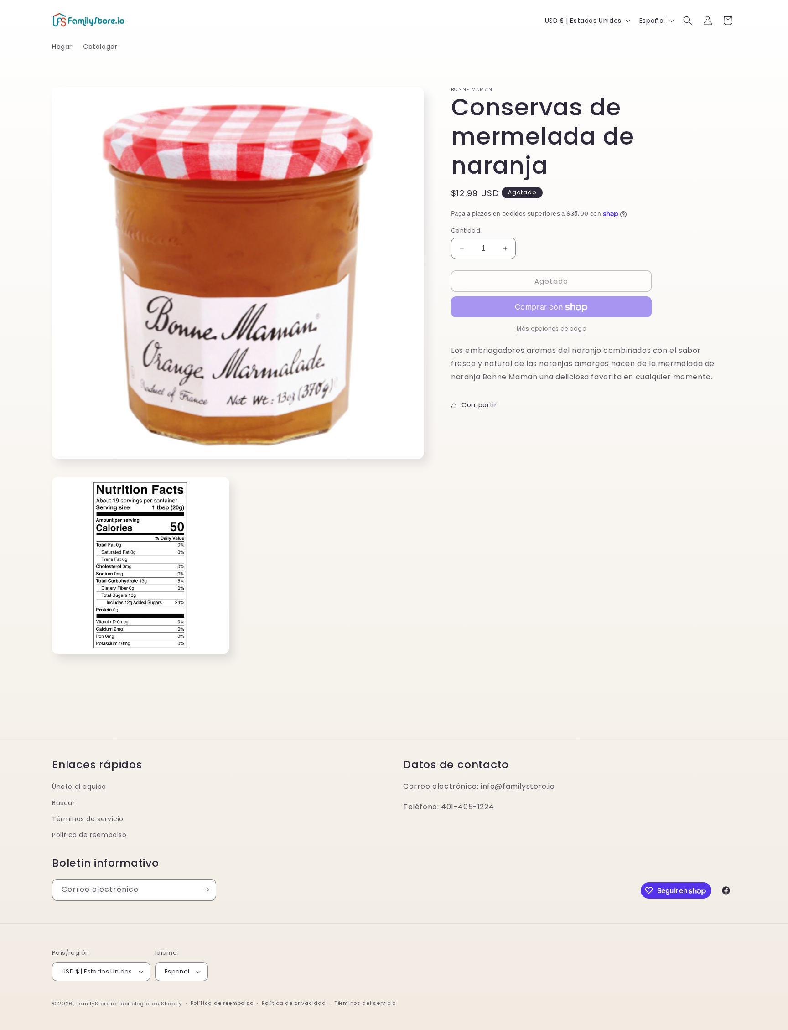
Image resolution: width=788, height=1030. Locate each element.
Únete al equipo (79, 786)
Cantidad (465, 230)
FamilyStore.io (96, 1003)
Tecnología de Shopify (150, 1003)
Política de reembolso (222, 1003)
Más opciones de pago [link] (551, 329)
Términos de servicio (88, 818)
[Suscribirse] (206, 890)
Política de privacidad (294, 1003)
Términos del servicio (365, 1003)
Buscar (63, 802)
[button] (688, 20)
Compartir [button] (479, 405)
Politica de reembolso (89, 834)
